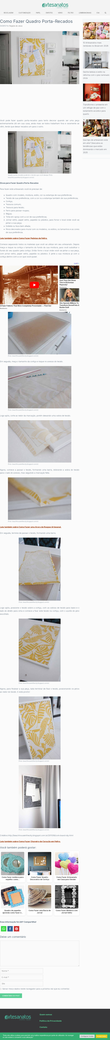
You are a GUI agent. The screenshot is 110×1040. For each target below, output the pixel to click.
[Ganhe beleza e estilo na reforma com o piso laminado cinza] (96, 67)
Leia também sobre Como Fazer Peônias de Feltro (23, 238)
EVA (98, 13)
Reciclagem (8, 13)
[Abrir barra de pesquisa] (105, 13)
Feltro (70, 13)
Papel (38, 13)
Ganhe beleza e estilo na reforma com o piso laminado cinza (96, 75)
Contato (43, 1027)
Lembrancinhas (85, 13)
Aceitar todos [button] (101, 1036)
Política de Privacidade (51, 1021)
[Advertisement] (39, 103)
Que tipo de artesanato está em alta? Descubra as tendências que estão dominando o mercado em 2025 (95, 146)
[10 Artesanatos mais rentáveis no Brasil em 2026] (96, 38)
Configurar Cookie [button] (87, 1036)
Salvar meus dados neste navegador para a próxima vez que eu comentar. (36, 989)
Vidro (60, 13)
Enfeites (49, 13)
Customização (25, 13)
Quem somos (46, 1014)
